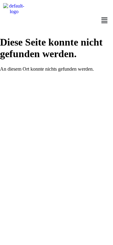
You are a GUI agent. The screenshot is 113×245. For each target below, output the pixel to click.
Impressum (37, 115)
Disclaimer (76, 115)
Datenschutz (56, 115)
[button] (104, 20)
